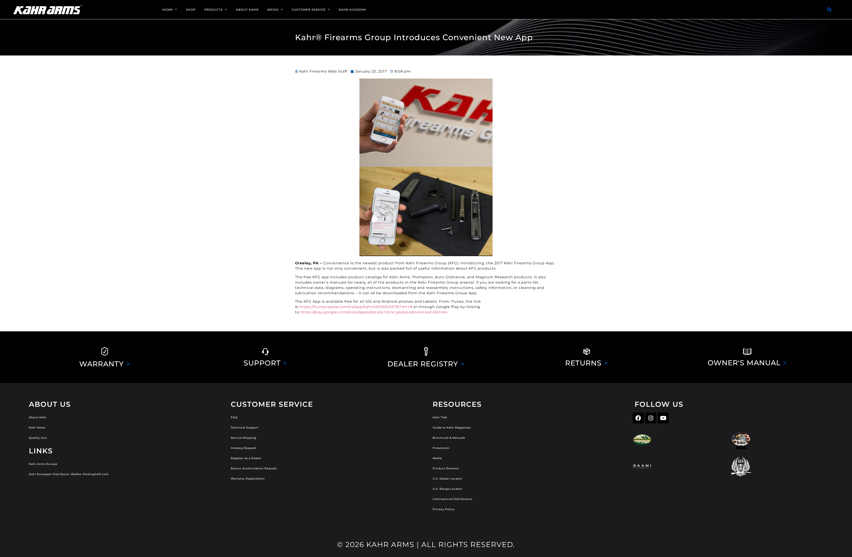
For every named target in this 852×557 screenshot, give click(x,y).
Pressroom (441, 448)
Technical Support (244, 427)
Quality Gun (38, 437)
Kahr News (37, 427)
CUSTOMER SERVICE (309, 9)
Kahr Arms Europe (43, 464)
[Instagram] (650, 417)
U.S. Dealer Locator (447, 478)
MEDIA (273, 9)
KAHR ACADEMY (352, 9)
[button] (829, 9)
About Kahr (38, 417)
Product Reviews (446, 468)
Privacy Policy (444, 509)
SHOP (190, 9)
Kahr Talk (440, 417)
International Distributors (452, 499)
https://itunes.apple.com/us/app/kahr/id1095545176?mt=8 (355, 307)
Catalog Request (243, 448)
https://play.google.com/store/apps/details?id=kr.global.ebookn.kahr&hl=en (374, 312)
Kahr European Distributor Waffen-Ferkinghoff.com (69, 474)
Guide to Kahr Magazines (452, 427)
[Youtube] (663, 417)
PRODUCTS (213, 9)
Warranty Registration (248, 478)
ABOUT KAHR (247, 9)
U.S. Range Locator (447, 488)
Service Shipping (243, 437)
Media (437, 458)
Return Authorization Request (254, 468)
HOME (167, 9)
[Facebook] (638, 417)
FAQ (234, 417)
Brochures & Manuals (449, 437)
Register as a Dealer (246, 458)
